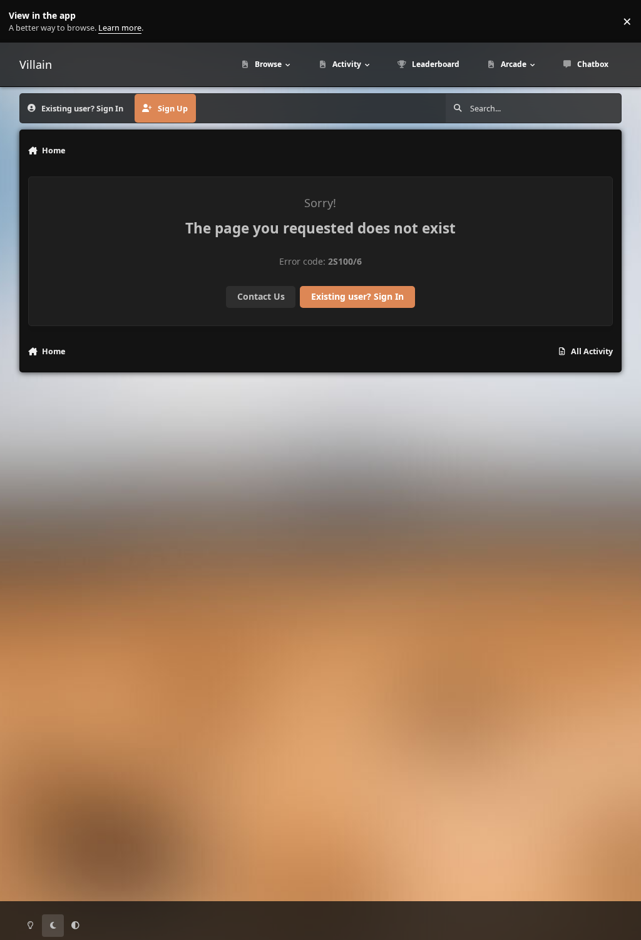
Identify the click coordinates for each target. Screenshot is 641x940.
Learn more (24, 22)
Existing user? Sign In (357, 296)
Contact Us (261, 296)
